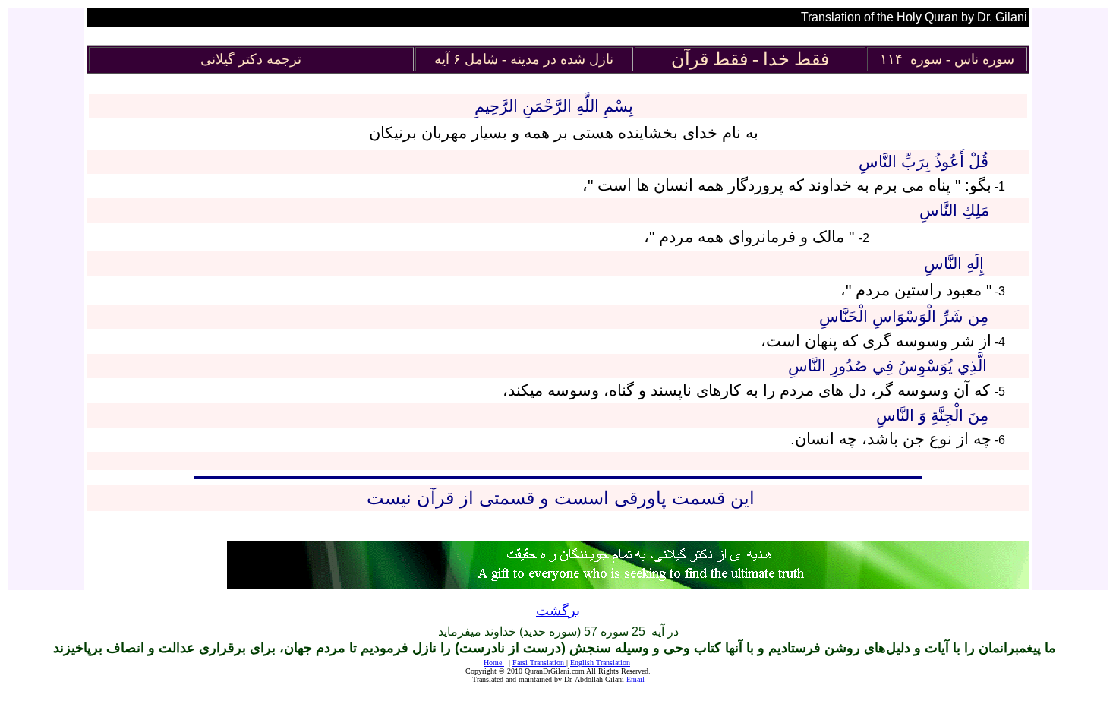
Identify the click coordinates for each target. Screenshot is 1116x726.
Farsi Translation (538, 662)
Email (635, 679)
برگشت (558, 610)
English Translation (600, 662)
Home (494, 662)
